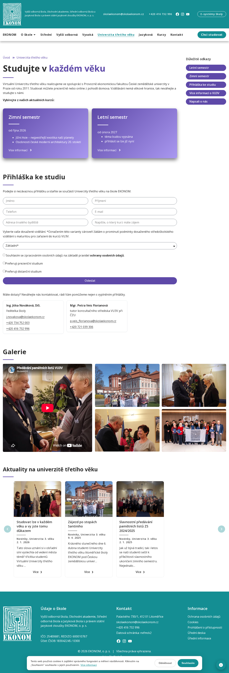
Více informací (89, 665)
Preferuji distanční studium (23, 271)
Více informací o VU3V (204, 93)
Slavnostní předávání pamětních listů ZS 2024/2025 (135, 526)
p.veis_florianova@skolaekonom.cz (93, 321)
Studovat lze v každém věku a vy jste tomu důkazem (34, 526)
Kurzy (161, 35)
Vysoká (87, 35)
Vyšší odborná (67, 35)
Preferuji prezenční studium (24, 263)
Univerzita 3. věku (41, 538)
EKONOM (9, 35)
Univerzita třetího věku (116, 35)
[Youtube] (187, 14)
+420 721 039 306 (81, 327)
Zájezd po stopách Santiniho (82, 524)
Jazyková (146, 35)
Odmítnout (165, 663)
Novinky (22, 538)
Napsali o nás (198, 101)
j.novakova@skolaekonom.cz (25, 317)
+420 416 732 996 (18, 329)
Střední (46, 35)
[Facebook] (177, 14)
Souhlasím (188, 663)
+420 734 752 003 (18, 323)
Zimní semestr (199, 76)
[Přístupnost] (221, 665)
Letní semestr (199, 68)
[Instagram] (182, 14)
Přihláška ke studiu (202, 85)
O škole (27, 35)
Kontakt (176, 35)
